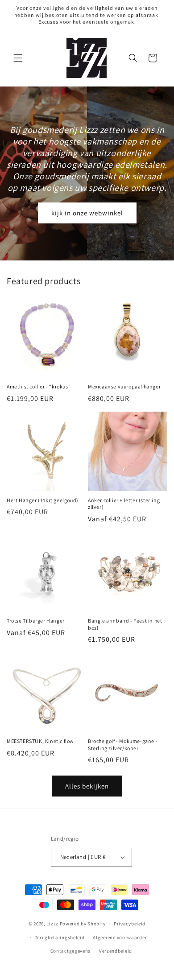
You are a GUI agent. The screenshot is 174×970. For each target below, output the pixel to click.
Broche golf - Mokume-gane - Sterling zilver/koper (122, 744)
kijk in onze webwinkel (87, 212)
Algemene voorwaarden (120, 937)
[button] (18, 58)
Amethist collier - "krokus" (38, 386)
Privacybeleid (129, 923)
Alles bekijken (87, 786)
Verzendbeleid (115, 951)
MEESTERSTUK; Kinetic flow (40, 741)
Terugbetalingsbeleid (60, 937)
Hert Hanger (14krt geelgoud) (43, 500)
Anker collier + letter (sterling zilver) (124, 504)
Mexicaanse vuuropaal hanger (124, 386)
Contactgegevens (70, 951)
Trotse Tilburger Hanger (36, 620)
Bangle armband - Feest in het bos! (125, 624)
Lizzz (52, 923)
